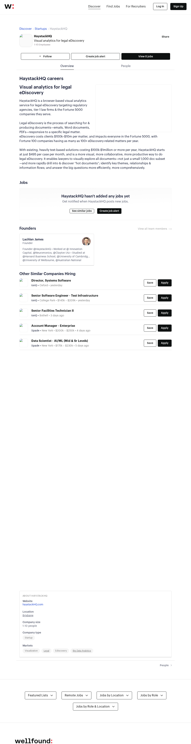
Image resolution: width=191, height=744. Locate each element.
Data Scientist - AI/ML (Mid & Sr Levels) (59, 340)
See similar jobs (82, 211)
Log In (160, 6)
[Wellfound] (9, 6)
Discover (94, 6)
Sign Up (178, 6)
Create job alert (95, 56)
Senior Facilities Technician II (52, 310)
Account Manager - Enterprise (53, 325)
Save (150, 283)
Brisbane (28, 615)
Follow (47, 56)
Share (165, 37)
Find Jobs (113, 6)
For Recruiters (136, 6)
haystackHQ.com (33, 604)
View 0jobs (145, 56)
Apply (164, 283)
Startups (41, 28)
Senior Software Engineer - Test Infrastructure (64, 295)
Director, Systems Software (51, 280)
